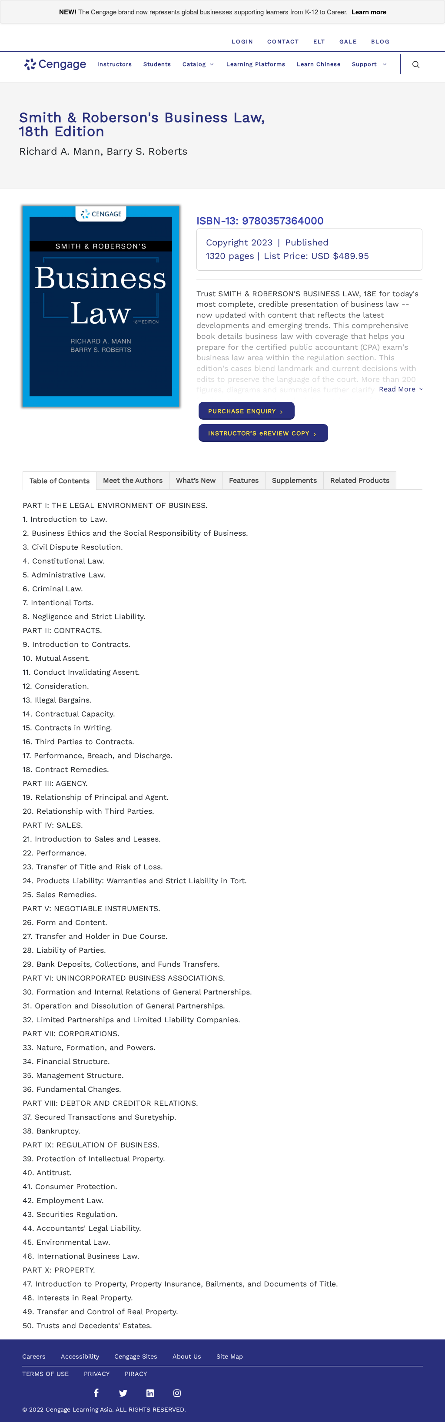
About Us (187, 1356)
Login (242, 41)
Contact (283, 41)
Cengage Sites (135, 1356)
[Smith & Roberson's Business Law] (101, 306)
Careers (34, 1356)
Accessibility (80, 1356)
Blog (380, 41)
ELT (319, 41)
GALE (348, 41)
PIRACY (136, 1373)
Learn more (369, 12)
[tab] (59, 480)
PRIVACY (97, 1373)
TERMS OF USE (45, 1373)
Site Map (229, 1356)
